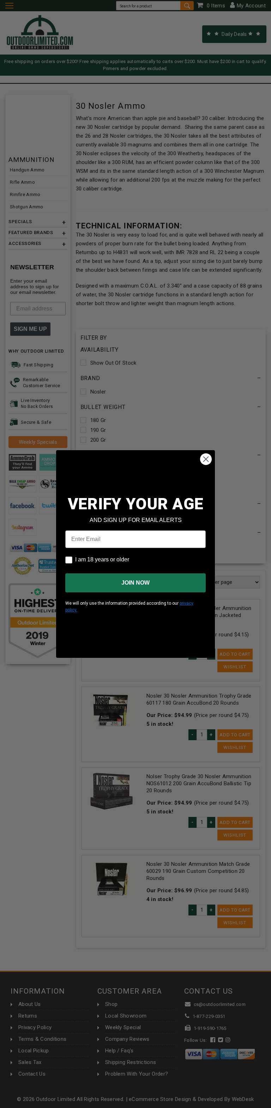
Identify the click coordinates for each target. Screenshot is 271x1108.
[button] (270, 1104)
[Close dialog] (206, 459)
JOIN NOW (135, 583)
